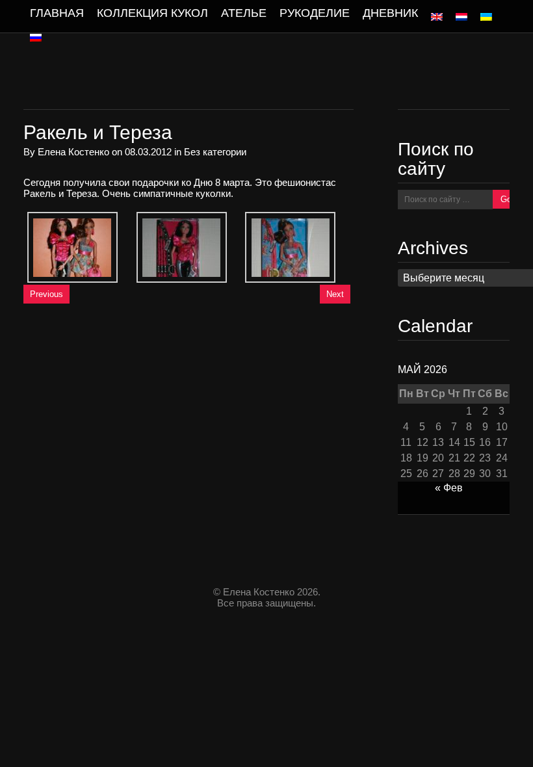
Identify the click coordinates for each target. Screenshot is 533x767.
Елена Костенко (73, 151)
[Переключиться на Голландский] (461, 16)
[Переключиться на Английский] (436, 16)
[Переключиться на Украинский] (486, 16)
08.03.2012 (148, 151)
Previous (46, 294)
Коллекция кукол (152, 13)
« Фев (449, 487)
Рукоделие (315, 13)
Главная (57, 13)
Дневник (390, 13)
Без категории (215, 151)
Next (335, 294)
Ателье (243, 13)
